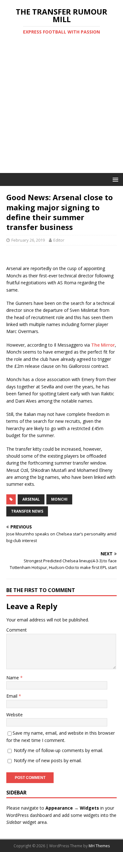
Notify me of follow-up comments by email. (58, 750)
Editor (58, 240)
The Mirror (103, 345)
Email (12, 696)
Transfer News (27, 511)
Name (13, 678)
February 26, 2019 (28, 240)
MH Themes (99, 846)
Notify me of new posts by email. (48, 760)
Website (14, 715)
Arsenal (31, 499)
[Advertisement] (61, 108)
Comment (16, 630)
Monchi (59, 499)
